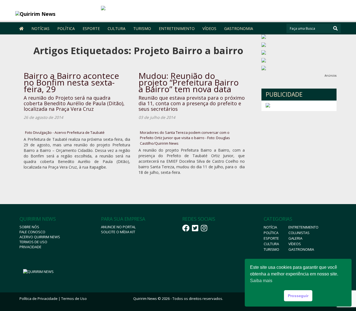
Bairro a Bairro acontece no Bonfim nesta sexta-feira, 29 (71, 82)
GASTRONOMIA (238, 28)
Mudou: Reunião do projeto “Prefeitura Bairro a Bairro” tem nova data (189, 82)
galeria (295, 238)
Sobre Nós (29, 226)
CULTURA (116, 28)
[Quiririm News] (56, 14)
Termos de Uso (33, 241)
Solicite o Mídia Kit (118, 231)
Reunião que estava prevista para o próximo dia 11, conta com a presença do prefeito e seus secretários (192, 103)
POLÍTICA (66, 28)
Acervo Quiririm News (39, 236)
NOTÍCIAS (40, 28)
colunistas (299, 232)
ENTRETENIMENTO (177, 28)
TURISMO (142, 28)
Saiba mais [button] (261, 280)
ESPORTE (91, 28)
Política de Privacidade (38, 298)
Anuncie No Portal (118, 226)
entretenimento (303, 227)
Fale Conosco (32, 231)
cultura (271, 243)
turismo (271, 249)
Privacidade (30, 246)
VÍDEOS (209, 28)
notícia (270, 227)
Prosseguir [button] (298, 296)
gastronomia (301, 249)
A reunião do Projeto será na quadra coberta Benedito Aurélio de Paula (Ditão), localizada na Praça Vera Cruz (74, 103)
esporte (271, 238)
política (271, 232)
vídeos (294, 243)
